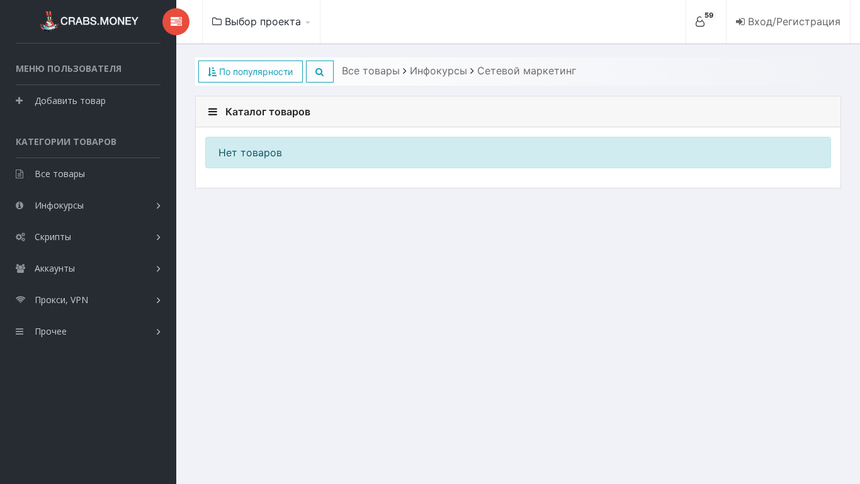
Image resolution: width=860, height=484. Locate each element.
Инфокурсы (59, 205)
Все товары (60, 174)
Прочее (51, 331)
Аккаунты (55, 268)
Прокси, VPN (61, 300)
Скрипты (53, 237)
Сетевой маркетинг (526, 70)
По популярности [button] (255, 71)
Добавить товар (70, 101)
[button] (320, 71)
